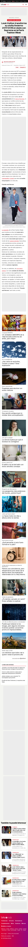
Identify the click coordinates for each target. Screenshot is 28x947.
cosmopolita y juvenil (8, 178)
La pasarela (5, 230)
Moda (13, 1)
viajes (24, 930)
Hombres (17, 17)
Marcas (24, 923)
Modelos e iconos (6, 926)
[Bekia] (3, 1)
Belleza (17, 1)
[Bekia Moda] (5, 4)
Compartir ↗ (23, 67)
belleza (12, 928)
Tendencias (15, 839)
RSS (13, 936)
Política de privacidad (13, 933)
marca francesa (19, 99)
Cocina (21, 1)
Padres (25, 1)
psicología (13, 930)
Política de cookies (6, 936)
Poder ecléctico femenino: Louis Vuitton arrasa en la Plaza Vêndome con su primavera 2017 (19, 894)
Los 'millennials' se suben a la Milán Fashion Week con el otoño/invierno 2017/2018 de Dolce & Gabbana (18, 855)
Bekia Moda (11, 17)
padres (20, 928)
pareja (24, 928)
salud (8, 930)
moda (7, 928)
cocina (16, 928)
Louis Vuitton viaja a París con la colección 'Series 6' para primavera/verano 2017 (19, 868)
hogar (18, 930)
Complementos (5, 923)
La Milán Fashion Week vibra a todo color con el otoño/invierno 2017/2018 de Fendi (19, 830)
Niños (12, 923)
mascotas (4, 930)
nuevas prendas (14, 241)
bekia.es (3, 928)
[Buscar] (23, 4)
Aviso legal (4, 933)
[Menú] (26, 4)
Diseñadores (18, 920)
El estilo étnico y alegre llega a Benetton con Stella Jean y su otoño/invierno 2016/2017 (19, 881)
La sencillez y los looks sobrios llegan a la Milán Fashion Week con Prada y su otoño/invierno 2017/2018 (19, 843)
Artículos (11, 920)
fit (21, 930)
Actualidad (9, 1)
